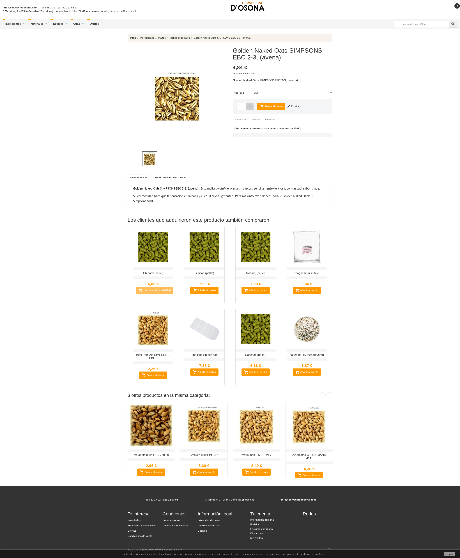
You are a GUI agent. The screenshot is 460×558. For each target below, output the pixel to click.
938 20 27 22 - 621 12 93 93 (61, 7)
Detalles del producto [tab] (170, 177)
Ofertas (94, 23)
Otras (77, 23)
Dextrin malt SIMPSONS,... (257, 454)
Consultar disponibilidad (155, 290)
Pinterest (269, 119)
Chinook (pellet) (153, 273)
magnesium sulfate (307, 273)
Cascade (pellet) (255, 354)
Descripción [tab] (139, 177)
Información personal (262, 519)
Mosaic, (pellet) (255, 273)
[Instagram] (324, 521)
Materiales (37, 23)
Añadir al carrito (271, 106)
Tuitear (255, 119)
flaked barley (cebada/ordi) (307, 354)
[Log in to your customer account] (442, 10)
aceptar (449, 554)
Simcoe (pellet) (204, 273)
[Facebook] (307, 521)
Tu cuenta (260, 513)
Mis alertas (256, 537)
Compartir (241, 119)
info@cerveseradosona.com (20, 7)
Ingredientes (13, 23)
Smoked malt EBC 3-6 (204, 454)
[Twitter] (315, 521)
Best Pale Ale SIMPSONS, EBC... (153, 356)
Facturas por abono (261, 528)
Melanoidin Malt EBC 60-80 (151, 454)
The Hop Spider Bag (204, 354)
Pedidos (254, 524)
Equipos (58, 23)
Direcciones (257, 533)
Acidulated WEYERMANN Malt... (309, 456)
